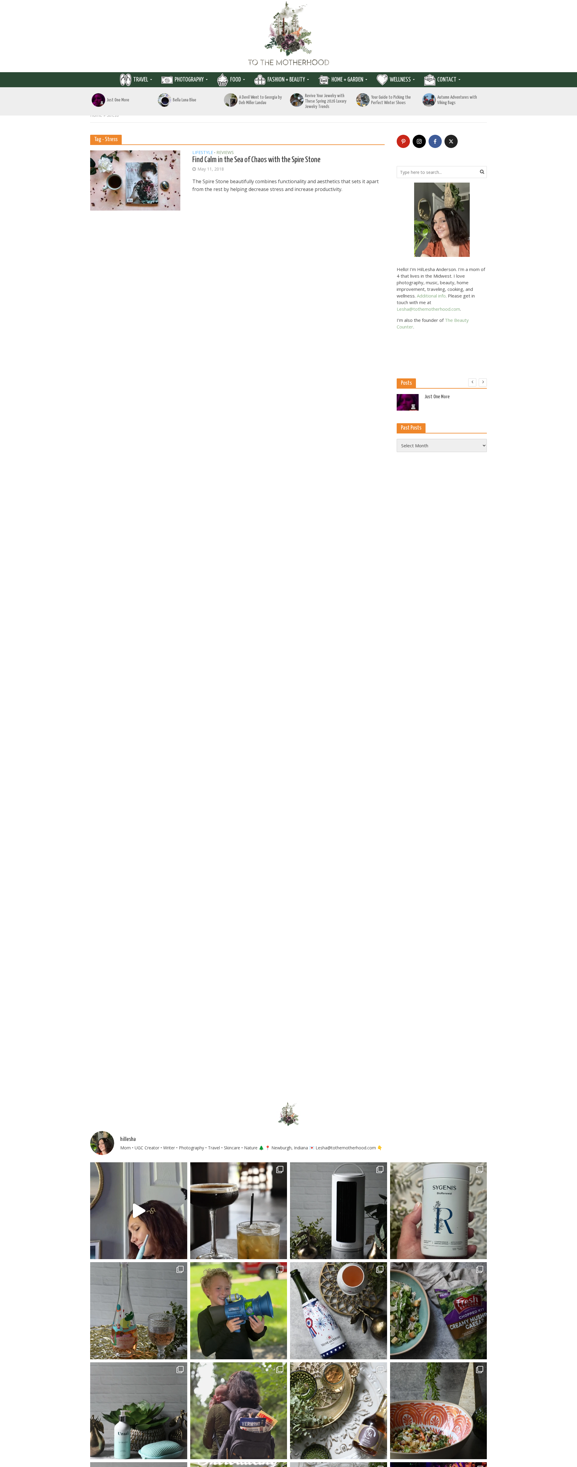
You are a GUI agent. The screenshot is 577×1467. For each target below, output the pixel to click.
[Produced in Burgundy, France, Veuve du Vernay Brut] (338, 1310)
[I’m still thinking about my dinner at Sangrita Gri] (238, 1210)
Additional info (431, 296)
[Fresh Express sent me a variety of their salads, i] (438, 1410)
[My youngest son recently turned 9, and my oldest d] (238, 1310)
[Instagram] (419, 141)
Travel (140, 80)
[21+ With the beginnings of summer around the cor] (338, 1410)
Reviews (225, 152)
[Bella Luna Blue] (164, 100)
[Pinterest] (403, 141)
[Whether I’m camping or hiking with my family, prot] (238, 1410)
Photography (189, 80)
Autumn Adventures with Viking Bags (457, 100)
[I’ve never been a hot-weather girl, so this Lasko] (338, 1210)
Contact (446, 80)
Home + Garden (347, 80)
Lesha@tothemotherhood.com (428, 309)
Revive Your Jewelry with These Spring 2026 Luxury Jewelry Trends (326, 101)
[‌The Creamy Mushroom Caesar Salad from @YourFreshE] (438, 1310)
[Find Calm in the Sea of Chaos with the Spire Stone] (135, 180)
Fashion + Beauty (286, 80)
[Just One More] (98, 100)
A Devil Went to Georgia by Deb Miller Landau (260, 100)
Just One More (118, 100)
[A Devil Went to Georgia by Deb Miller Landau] (230, 100)
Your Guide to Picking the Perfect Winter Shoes (391, 100)
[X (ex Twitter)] (451, 141)
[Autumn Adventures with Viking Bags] (429, 100)
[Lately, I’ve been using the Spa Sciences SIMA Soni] (138, 1210)
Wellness (400, 80)
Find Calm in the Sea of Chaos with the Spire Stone (256, 160)
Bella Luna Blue (184, 100)
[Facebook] (435, 141)
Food (235, 80)
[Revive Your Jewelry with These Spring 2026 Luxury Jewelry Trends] (296, 100)
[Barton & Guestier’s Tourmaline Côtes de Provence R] (138, 1310)
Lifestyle (202, 152)
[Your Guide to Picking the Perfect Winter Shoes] (363, 100)
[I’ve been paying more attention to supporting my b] (438, 1210)
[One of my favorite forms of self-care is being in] (138, 1410)
